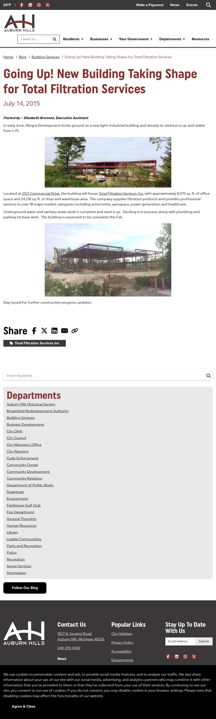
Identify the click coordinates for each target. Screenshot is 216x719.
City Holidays (121, 634)
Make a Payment (149, 5)
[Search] (209, 376)
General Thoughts (21, 519)
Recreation (16, 559)
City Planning (17, 451)
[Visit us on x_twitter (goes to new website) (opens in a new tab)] (47, 5)
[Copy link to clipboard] (74, 330)
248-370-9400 (68, 648)
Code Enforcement (23, 458)
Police (12, 553)
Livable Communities (24, 539)
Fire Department (20, 512)
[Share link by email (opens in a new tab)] (64, 330)
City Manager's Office (24, 445)
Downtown (15, 492)
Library (12, 532)
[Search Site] (208, 5)
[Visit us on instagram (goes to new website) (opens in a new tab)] (39, 5)
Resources (200, 39)
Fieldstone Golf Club (24, 505)
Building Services (45, 57)
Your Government (134, 39)
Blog (22, 57)
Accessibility (121, 651)
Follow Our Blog (25, 588)
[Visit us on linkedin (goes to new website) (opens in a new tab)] (30, 5)
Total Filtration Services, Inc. (121, 194)
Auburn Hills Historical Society (31, 404)
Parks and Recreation (24, 546)
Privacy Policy (122, 643)
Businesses (99, 39)
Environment (17, 499)
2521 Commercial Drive (40, 194)
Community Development (28, 472)
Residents (71, 39)
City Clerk (14, 431)
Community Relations (24, 478)
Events (192, 5)
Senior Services (19, 566)
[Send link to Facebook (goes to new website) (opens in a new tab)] (34, 330)
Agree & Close (23, 706)
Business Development (25, 425)
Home (8, 57)
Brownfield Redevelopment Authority (38, 411)
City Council (16, 438)
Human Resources (21, 526)
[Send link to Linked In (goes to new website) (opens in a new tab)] (54, 330)
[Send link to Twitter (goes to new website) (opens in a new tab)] (44, 330)
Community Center (22, 465)
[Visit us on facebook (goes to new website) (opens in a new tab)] (21, 5)
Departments (170, 39)
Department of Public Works (30, 485)
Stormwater (16, 573)
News (175, 5)
